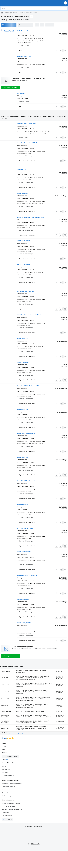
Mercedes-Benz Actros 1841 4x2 (27, 143)
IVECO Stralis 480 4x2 (24, 552)
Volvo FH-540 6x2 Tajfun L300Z (27, 575)
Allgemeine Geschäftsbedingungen (12, 783)
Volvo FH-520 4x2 (23, 504)
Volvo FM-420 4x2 (23, 409)
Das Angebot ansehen (10, 656)
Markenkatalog (6, 796)
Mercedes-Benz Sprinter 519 (5, 721)
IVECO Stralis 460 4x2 (24, 264)
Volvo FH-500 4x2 (23, 362)
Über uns (4, 746)
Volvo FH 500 (5, 685)
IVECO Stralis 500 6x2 (24, 241)
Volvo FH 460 (5, 692)
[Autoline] (2, 13)
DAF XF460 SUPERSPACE (26, 291)
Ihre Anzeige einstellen (11, 87)
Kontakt (4, 752)
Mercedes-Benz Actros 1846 (26, 123)
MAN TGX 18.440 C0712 (25, 528)
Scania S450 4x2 (22, 193)
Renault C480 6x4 (23, 599)
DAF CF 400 (21, 93)
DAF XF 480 (4, 677)
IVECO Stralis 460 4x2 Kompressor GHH (30, 217)
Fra (7, 759)
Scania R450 (5, 699)
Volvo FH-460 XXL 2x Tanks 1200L (28, 386)
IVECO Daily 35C (6, 711)
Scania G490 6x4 (22, 338)
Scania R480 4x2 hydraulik (26, 433)
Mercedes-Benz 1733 (24, 56)
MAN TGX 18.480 (22, 30)
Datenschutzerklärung (8, 786)
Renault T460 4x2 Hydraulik (26, 481)
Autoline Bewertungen (8, 793)
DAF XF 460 (4, 706)
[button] (65, 3)
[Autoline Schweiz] (11, 3)
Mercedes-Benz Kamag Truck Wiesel (29, 315)
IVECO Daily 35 (5, 671)
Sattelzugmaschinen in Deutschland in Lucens (13, 734)
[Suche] (65, 8)
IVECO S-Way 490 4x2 (24, 623)
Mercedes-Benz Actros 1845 (5, 716)
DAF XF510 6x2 (22, 169)
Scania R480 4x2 (22, 457)
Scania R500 (5, 728)
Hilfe (3, 749)
